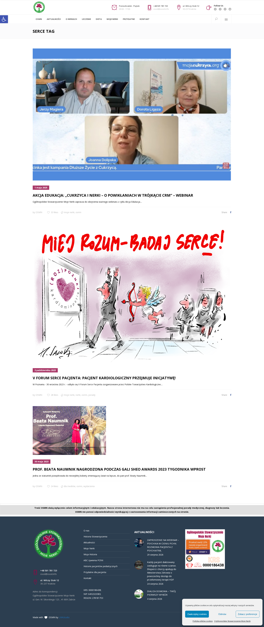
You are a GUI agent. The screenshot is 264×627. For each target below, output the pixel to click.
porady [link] (91, 394)
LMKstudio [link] (64, 617)
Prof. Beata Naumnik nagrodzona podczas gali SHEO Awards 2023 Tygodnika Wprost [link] (119, 469)
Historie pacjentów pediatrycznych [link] (100, 566)
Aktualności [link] (89, 542)
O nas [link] (86, 530)
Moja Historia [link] (90, 554)
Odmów (222, 614)
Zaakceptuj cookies (197, 614)
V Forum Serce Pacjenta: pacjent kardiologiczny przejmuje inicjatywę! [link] (104, 377)
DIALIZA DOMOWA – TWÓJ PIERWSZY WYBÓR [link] (161, 593)
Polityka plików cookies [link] (203, 621)
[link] (4, 19)
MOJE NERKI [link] (69, 212)
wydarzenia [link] (89, 486)
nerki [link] (78, 394)
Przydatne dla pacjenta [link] (95, 572)
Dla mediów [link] (69, 486)
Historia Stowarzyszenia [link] (95, 536)
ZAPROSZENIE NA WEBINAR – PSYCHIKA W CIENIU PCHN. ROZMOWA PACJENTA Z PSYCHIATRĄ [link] (163, 545)
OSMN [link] (39, 212)
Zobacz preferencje (247, 614)
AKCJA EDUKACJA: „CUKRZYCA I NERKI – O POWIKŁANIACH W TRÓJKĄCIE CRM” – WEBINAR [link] (113, 195)
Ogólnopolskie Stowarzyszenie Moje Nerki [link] (232, 621)
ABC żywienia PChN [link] (93, 560)
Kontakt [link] (87, 578)
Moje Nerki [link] (89, 548)
